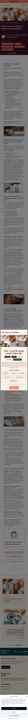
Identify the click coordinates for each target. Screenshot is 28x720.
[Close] (25, 332)
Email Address (14, 380)
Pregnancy (20, 356)
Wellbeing (7, 356)
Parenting (9, 359)
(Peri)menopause (17, 359)
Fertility (14, 356)
